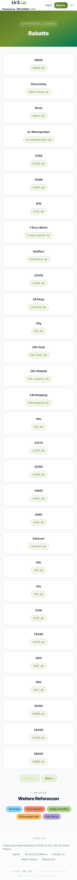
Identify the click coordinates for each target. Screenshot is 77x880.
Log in (48, 5)
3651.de (38, 666)
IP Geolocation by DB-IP (51, 871)
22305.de (38, 283)
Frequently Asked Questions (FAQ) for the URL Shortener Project (36, 847)
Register (61, 5)
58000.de (38, 761)
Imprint (16, 854)
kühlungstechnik (29, 816)
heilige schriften (59, 808)
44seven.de (38, 546)
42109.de (38, 474)
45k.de (38, 570)
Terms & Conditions (36, 854)
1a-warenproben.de (38, 139)
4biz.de (38, 689)
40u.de (38, 426)
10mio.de (38, 115)
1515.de (38, 211)
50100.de (38, 713)
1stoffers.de (38, 259)
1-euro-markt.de (38, 235)
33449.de (38, 642)
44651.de (38, 498)
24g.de (38, 331)
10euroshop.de (38, 91)
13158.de (38, 163)
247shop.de (38, 307)
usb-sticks (51, 816)
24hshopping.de (38, 402)
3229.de (38, 618)
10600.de (38, 68)
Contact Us (58, 854)
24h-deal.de (38, 355)
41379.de (38, 450)
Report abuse (29, 859)
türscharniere (34, 808)
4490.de (38, 522)
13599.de (38, 187)
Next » (49, 778)
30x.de (38, 594)
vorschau (14, 808)
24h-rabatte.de (38, 378)
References (48, 859)
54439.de (38, 737)
